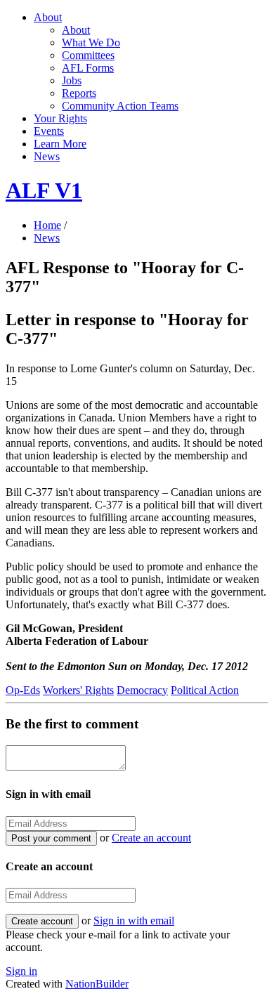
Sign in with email (133, 920)
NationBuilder (97, 984)
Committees (88, 55)
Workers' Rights (78, 690)
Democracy (142, 690)
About (48, 17)
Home (47, 225)
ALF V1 (44, 190)
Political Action (205, 690)
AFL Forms (88, 68)
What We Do (91, 42)
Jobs (71, 80)
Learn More (60, 144)
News (47, 156)
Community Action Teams (120, 106)
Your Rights (60, 118)
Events (49, 131)
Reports (79, 93)
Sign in (21, 971)
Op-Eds (23, 690)
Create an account (151, 838)
